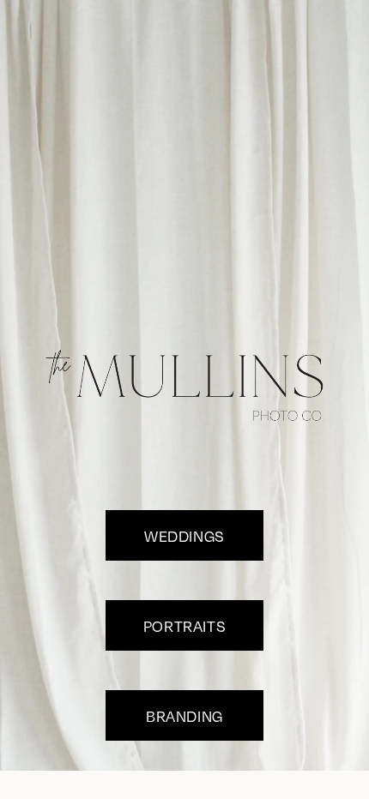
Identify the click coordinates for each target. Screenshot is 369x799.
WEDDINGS (184, 535)
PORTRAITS (184, 625)
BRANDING (184, 715)
